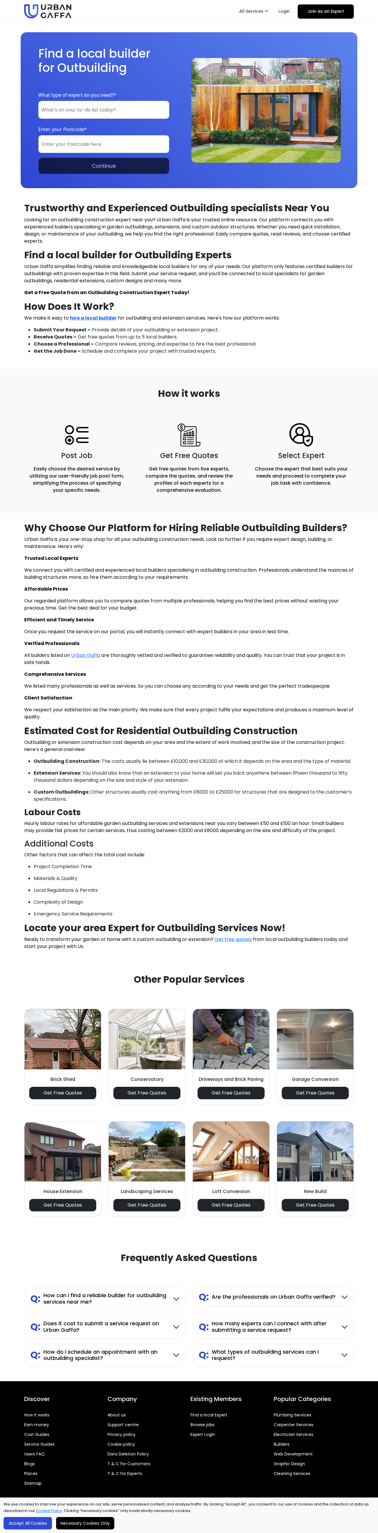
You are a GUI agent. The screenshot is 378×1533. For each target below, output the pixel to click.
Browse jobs (202, 1425)
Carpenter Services (293, 1425)
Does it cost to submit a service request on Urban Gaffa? (94, 1327)
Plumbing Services (292, 1415)
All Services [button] (252, 11)
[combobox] (103, 110)
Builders (281, 1444)
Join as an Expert (325, 11)
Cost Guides (36, 1434)
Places (31, 1473)
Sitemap (33, 1483)
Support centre (123, 1425)
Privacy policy (121, 1434)
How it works (36, 1415)
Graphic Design (289, 1464)
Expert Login (202, 1434)
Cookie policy (121, 1444)
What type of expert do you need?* (77, 95)
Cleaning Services (292, 1473)
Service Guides (39, 1444)
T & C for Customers (128, 1464)
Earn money (36, 1425)
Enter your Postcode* (62, 129)
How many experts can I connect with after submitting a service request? (263, 1327)
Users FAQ (34, 1454)
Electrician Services (293, 1434)
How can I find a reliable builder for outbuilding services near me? (98, 1298)
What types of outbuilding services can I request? (259, 1355)
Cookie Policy (49, 1510)
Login (284, 11)
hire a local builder (93, 318)
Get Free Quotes (62, 1092)
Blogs (29, 1464)
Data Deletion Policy (128, 1454)
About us (116, 1415)
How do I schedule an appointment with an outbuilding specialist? (93, 1355)
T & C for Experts (124, 1473)
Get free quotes (233, 939)
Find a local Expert (208, 1415)
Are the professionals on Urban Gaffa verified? (267, 1296)
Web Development (293, 1454)
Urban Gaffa (85, 655)
